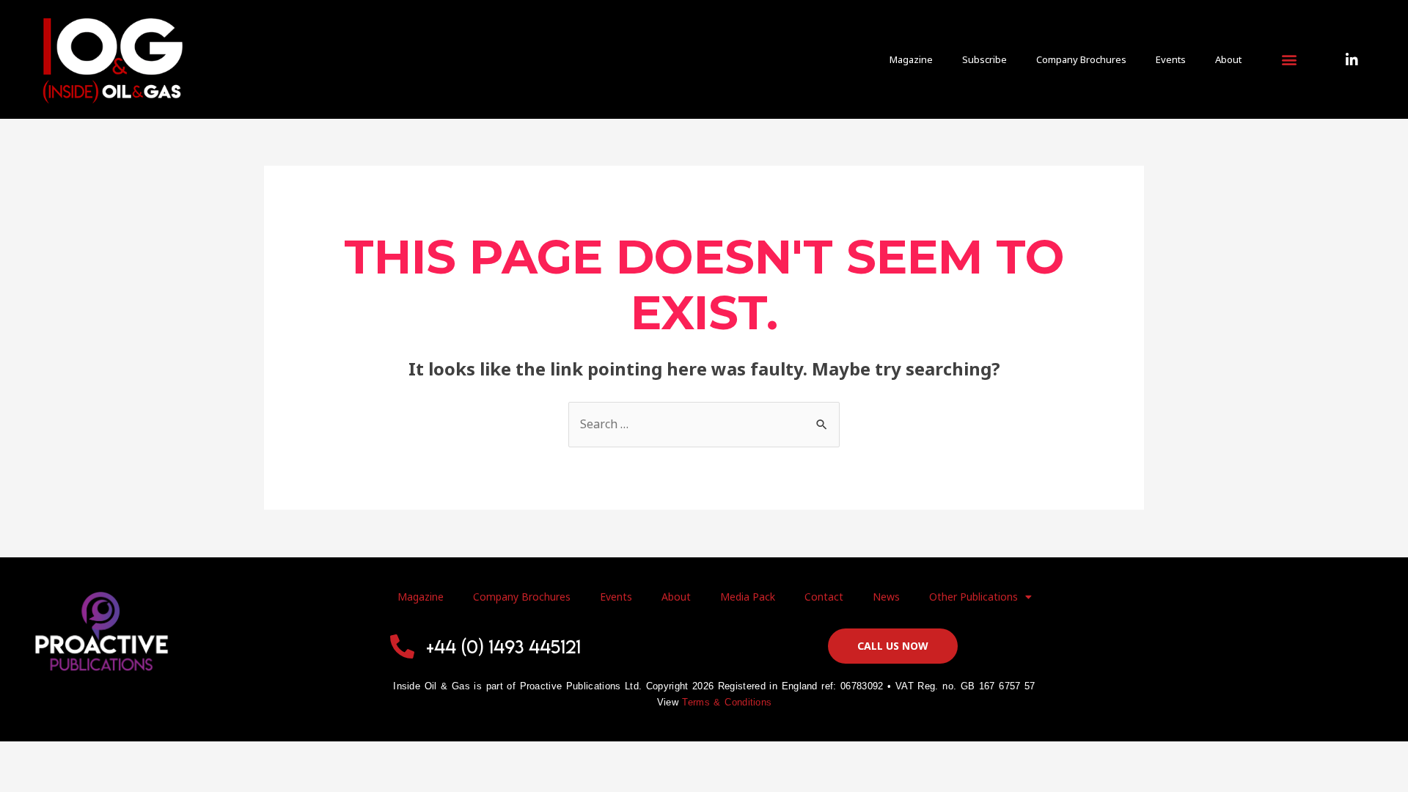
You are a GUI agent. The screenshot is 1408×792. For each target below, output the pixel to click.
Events (1171, 59)
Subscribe (984, 59)
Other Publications (973, 597)
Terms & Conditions (726, 702)
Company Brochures (1081, 59)
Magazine (911, 59)
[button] (1289, 60)
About (1228, 59)
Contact (823, 597)
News (886, 597)
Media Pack (747, 597)
